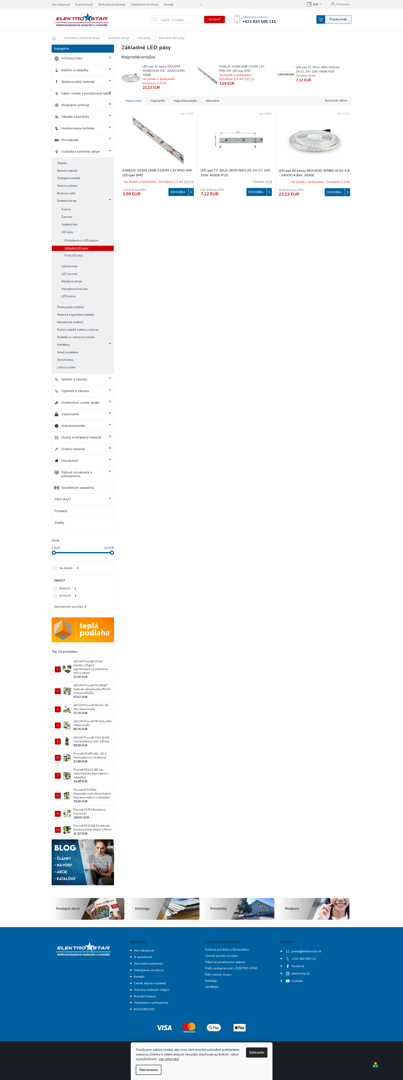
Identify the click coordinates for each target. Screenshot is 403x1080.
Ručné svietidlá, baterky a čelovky (78, 330)
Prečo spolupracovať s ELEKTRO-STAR (231, 968)
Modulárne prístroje (75, 105)
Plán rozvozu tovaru (218, 975)
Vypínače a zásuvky (75, 391)
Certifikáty (212, 987)
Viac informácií (168, 1059)
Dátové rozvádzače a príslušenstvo (76, 474)
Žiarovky (66, 217)
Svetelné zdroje (66, 201)
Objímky (62, 163)
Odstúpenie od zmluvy (145, 5)
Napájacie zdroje (71, 281)
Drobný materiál (73, 449)
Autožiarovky (69, 266)
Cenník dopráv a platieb (150, 983)
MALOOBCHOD (144, 1009)
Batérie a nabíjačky (74, 70)
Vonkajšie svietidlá (68, 178)
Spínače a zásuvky (74, 379)
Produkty (60, 511)
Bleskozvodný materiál (77, 82)
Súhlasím (256, 1052)
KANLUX (68, 596)
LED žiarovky (69, 274)
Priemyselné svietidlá (70, 307)
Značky (59, 523)
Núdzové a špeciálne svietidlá (75, 315)
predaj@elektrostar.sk (306, 951)
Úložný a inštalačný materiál (81, 437)
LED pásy (67, 232)
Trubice (65, 209)
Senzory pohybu (67, 186)
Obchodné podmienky (111, 5)
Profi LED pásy (74, 256)
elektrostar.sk (301, 974)
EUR (315, 5)
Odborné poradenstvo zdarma (225, 962)
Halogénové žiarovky (74, 289)
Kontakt (168, 5)
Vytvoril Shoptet (392, 1065)
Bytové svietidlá (67, 171)
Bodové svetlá (66, 193)
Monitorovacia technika (77, 128)
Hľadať (214, 20)
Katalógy (211, 981)
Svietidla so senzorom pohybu (76, 337)
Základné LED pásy (76, 248)
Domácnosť (69, 461)
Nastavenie (148, 1070)
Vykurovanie (70, 414)
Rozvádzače (70, 140)
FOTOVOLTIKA (72, 58)
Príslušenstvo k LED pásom (81, 241)
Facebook (298, 966)
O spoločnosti (84, 5)
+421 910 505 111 (304, 959)
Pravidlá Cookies (145, 996)
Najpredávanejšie (185, 101)
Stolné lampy (65, 360)
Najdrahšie (158, 101)
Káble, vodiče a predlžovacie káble (86, 93)
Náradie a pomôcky (75, 117)
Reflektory (63, 345)
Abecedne (212, 101)
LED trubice (68, 296)
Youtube (297, 981)
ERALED (67, 589)
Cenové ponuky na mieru (221, 956)
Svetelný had (69, 224)
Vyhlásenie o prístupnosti (151, 1003)
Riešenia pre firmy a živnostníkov (227, 950)
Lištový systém (66, 367)
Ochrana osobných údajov (151, 990)
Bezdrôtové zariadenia (77, 488)
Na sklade (69, 568)
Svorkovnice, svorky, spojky (80, 402)
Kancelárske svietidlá (70, 322)
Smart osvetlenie (67, 352)
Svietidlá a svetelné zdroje (80, 151)
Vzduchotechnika (73, 426)
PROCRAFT (62, 499)
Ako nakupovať (61, 5)
